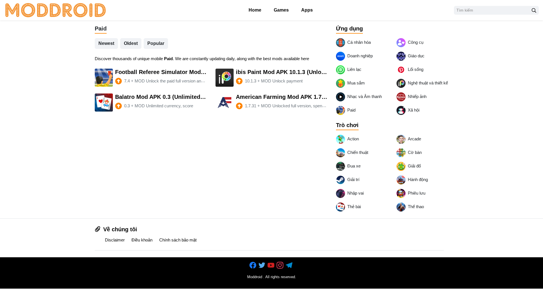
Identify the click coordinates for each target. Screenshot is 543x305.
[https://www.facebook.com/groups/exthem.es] (253, 265)
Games (281, 10)
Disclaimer (115, 240)
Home (254, 10)
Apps (306, 10)
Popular (155, 43)
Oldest (131, 43)
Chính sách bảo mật (178, 240)
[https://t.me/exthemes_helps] (290, 265)
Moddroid (254, 277)
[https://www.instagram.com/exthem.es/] (281, 265)
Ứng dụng (349, 28)
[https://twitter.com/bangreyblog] (262, 265)
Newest (106, 43)
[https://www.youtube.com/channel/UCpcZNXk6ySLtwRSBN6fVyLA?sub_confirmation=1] (271, 265)
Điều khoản (142, 240)
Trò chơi (347, 125)
